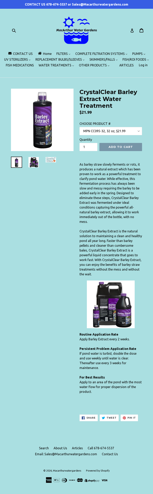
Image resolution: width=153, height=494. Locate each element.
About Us (60, 448)
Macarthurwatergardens (67, 470)
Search (44, 448)
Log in (143, 65)
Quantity (85, 139)
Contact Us (110, 454)
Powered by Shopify (98, 470)
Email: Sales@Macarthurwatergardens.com (66, 454)
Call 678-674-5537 (101, 448)
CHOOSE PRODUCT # (95, 123)
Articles (77, 448)
